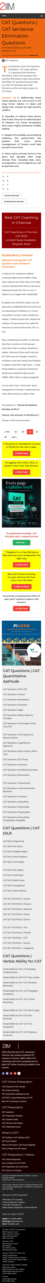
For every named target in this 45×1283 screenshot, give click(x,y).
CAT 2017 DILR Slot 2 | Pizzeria (17, 904)
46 (30, 432)
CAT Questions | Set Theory (15, 759)
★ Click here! (21, 453)
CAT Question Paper (10, 1119)
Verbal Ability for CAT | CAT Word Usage (21, 1010)
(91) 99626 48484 (15, 1219)
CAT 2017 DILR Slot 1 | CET (15, 938)
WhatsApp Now (17, 1221)
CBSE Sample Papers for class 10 (12, 1271)
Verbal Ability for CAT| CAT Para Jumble (21, 977)
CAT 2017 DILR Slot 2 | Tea (15, 927)
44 (16, 432)
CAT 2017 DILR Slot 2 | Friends (17, 932)
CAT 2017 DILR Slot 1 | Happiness (18, 948)
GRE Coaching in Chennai (10, 1244)
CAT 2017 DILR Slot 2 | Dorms (16, 919)
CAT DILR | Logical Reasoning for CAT (17, 1098)
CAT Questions (7, 55)
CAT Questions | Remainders (16, 699)
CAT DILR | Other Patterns (15, 890)
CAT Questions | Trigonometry (16, 783)
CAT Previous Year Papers (12, 1123)
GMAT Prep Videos (8, 1238)
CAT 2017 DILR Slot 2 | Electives (17, 909)
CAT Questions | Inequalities (16, 801)
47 (37, 432)
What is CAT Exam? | (10, 1145)
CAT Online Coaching (10, 1090)
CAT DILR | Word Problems (15, 857)
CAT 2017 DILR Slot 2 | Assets (16, 899)
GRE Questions (6, 1246)
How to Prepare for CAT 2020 (14, 1163)
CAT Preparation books (11, 1127)
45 (23, 432)
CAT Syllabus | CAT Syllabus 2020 (16, 1137)
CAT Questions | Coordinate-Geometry (20, 770)
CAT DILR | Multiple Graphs (15, 851)
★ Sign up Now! (21, 587)
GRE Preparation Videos (9, 1250)
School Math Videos (8, 1281)
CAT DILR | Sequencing (13, 841)
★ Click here (21, 608)
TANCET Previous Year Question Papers (14, 1259)
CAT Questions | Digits (13, 710)
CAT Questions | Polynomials (16, 807)
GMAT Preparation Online (10, 1232)
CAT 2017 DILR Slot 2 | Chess (16, 914)
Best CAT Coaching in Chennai (14, 1101)
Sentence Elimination (20, 55)
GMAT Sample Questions (10, 1236)
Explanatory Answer (14, 201)
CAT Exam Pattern (9, 1141)
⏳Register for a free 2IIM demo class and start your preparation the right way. (21, 555)
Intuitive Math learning (9, 1279)
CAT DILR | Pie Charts (13, 846)
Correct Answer (11, 195)
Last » (14, 437)
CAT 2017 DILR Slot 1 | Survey (16, 943)
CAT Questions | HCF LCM (15, 689)
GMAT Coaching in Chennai (10, 1234)
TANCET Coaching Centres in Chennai (14, 1257)
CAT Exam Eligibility (27, 1145)
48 (5, 437)
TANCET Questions (8, 1262)
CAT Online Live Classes (11, 1170)
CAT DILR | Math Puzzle (14, 880)
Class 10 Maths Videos (9, 1273)
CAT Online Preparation (11, 1159)
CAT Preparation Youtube (12, 1116)
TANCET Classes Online (9, 1255)
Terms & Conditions (18, 1180)
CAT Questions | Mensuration (16, 775)
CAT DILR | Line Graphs (13, 862)
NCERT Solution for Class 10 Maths (13, 1269)
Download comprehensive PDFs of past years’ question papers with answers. (21, 599)
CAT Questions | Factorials (15, 705)
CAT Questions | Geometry (15, 764)
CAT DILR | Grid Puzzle (13, 875)
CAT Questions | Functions (15, 796)
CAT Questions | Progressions (16, 812)
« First (7, 432)
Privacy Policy (6, 1180)
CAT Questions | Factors (14, 694)
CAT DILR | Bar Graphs (13, 870)
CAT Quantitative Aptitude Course (15, 1094)
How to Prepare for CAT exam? (14, 1148)
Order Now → (21, 542)
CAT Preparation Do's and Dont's (15, 1167)
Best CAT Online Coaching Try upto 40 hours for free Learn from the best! (21, 577)
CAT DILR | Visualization (14, 885)
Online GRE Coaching (8, 1248)
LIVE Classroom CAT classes (13, 1087)
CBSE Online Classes (8, 1267)
